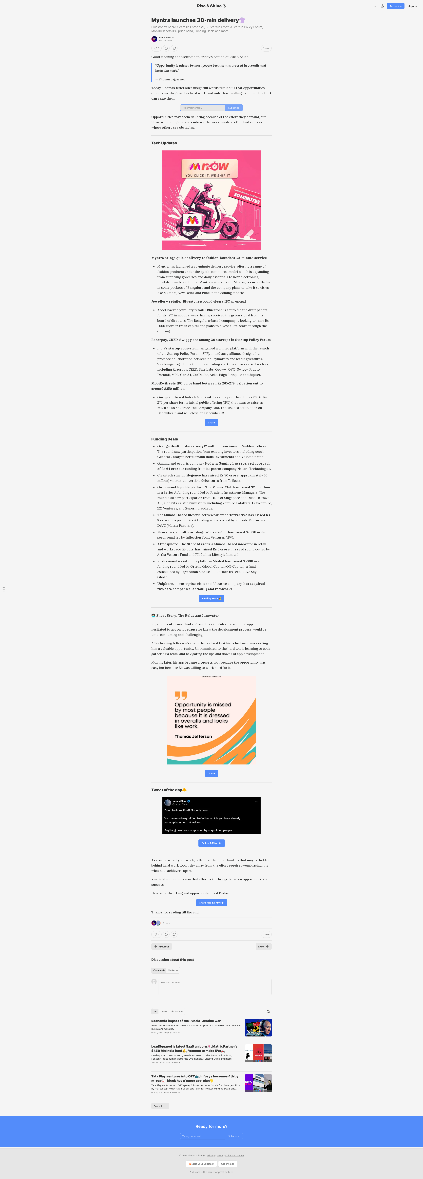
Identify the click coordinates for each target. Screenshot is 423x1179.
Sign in (412, 6)
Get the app (227, 1163)
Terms (220, 1155)
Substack (195, 1172)
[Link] (146, 143)
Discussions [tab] (177, 1011)
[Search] (375, 6)
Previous (164, 946)
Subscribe (396, 6)
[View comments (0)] (166, 48)
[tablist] (165, 970)
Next (261, 946)
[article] (211, 1028)
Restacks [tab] (173, 970)
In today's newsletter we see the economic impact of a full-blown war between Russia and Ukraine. (196, 1027)
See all (158, 1106)
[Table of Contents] (3, 589)
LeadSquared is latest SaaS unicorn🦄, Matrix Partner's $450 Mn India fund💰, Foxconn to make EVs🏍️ (194, 1049)
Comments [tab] (159, 970)
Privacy (211, 1155)
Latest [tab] (163, 1011)
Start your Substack (203, 1163)
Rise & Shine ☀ (166, 37)
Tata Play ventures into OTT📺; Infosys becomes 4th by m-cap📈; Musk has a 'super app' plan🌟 (194, 1078)
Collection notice (234, 1155)
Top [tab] (155, 1011)
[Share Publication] (382, 6)
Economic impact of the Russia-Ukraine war (186, 1021)
